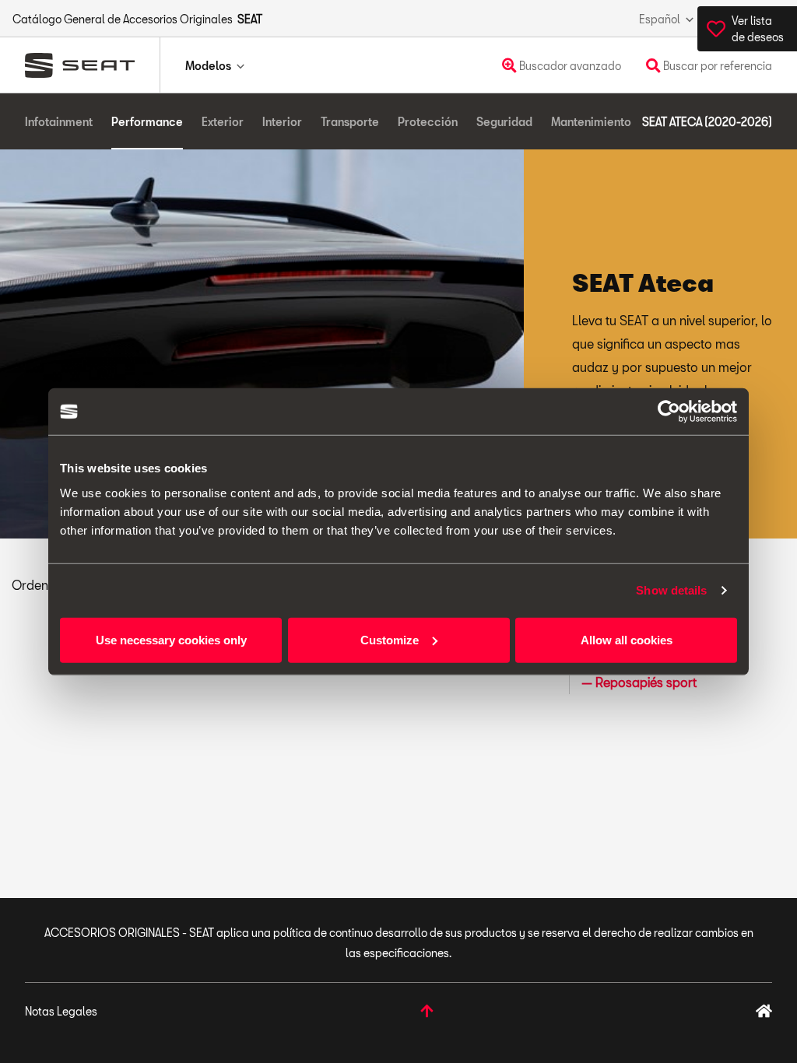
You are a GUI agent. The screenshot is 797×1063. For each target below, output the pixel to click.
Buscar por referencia (716, 65)
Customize (389, 639)
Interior (282, 121)
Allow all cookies (626, 639)
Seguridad (504, 121)
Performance (147, 121)
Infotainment (59, 121)
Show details (671, 590)
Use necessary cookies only (171, 639)
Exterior (223, 121)
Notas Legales (61, 1011)
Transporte (350, 121)
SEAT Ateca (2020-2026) (707, 121)
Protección (428, 121)
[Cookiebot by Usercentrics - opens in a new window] (669, 411)
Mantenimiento (591, 121)
